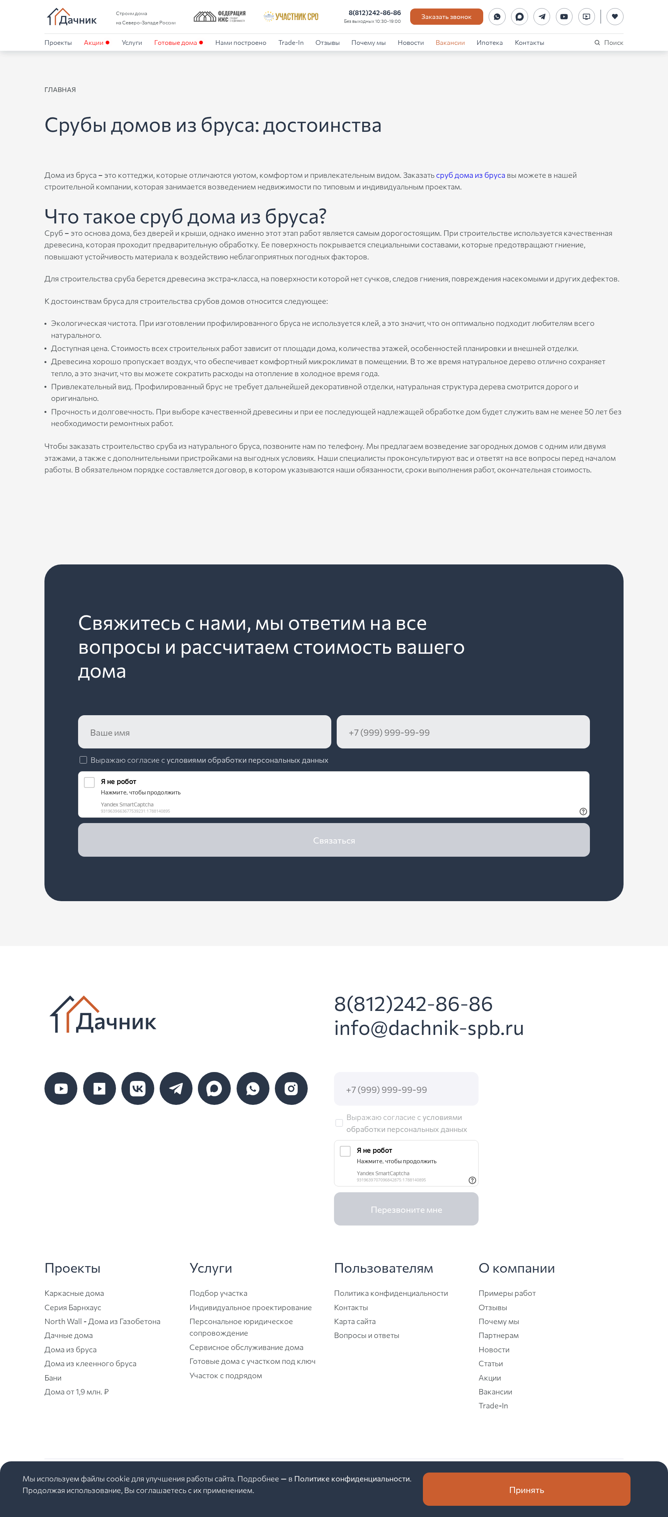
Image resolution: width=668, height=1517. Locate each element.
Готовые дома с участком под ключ (252, 1360)
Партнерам (499, 1334)
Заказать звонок (446, 16)
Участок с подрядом (225, 1375)
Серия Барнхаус (72, 1306)
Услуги (132, 42)
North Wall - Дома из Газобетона (102, 1320)
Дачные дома (68, 1334)
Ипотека (490, 42)
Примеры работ (507, 1292)
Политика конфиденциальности (391, 1292)
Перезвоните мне (406, 1208)
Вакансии (450, 42)
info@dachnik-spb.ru (429, 1026)
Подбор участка (218, 1292)
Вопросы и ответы (366, 1334)
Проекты (58, 42)
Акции (94, 42)
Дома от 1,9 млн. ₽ (76, 1391)
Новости (411, 42)
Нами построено (240, 42)
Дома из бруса (70, 1349)
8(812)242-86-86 (375, 12)
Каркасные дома (74, 1292)
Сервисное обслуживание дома (246, 1346)
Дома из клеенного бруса (90, 1363)
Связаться (334, 839)
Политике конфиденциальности (352, 1478)
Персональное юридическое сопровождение (241, 1326)
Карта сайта (355, 1320)
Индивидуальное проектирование (250, 1306)
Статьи (491, 1363)
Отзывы (327, 42)
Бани (52, 1377)
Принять (526, 1489)
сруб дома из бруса (470, 174)
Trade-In (291, 42)
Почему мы (368, 42)
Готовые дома (175, 42)
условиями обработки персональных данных (248, 759)
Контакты (529, 42)
